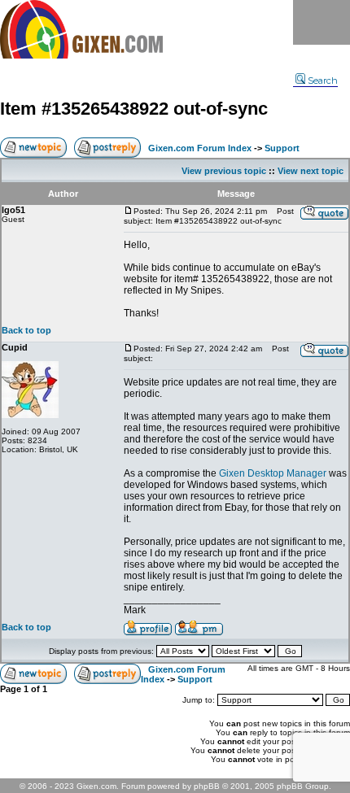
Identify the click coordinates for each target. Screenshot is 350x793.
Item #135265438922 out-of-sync (134, 108)
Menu (321, 22)
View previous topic (224, 171)
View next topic (310, 171)
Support (282, 148)
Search (323, 80)
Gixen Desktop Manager (272, 473)
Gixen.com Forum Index (200, 148)
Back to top (26, 330)
